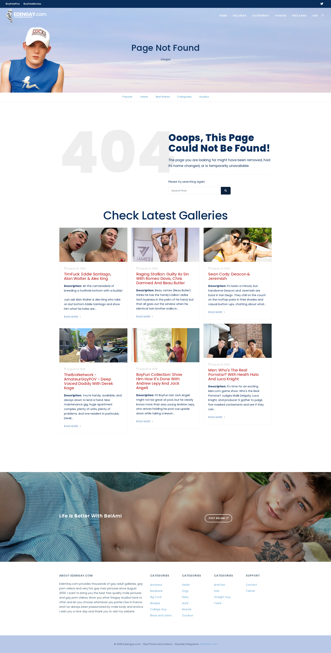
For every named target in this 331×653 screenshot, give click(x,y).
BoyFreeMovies (32, 3)
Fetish (186, 585)
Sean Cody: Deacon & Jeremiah (229, 276)
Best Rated (163, 97)
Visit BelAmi (217, 518)
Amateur (156, 585)
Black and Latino (161, 615)
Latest (144, 97)
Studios (280, 15)
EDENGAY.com (208, 644)
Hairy (185, 597)
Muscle (186, 609)
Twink (217, 603)
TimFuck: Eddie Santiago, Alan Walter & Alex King (87, 276)
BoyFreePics (13, 3)
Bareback (156, 591)
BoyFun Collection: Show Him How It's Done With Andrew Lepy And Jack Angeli (159, 381)
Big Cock (156, 597)
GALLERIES (239, 15)
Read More (71, 316)
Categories (260, 15)
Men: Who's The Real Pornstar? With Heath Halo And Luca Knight (233, 374)
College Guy (158, 609)
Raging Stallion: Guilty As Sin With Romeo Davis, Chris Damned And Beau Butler (162, 278)
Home (223, 15)
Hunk (185, 603)
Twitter (250, 591)
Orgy (185, 591)
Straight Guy (222, 597)
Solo (217, 591)
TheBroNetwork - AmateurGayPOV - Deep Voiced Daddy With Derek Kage (88, 381)
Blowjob (155, 603)
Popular (127, 97)
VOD (315, 15)
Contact (251, 585)
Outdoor (187, 615)
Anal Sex (219, 585)
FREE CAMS (299, 15)
